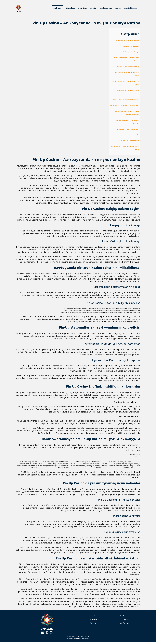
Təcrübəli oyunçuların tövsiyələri (129, 140)
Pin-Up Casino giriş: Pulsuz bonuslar (128, 129)
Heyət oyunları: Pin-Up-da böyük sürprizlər (126, 99)
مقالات (93, 8)
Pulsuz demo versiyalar (132, 135)
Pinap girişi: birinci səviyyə (131, 46)
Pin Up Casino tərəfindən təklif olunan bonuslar (124, 105)
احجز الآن (57, 8)
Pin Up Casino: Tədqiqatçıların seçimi (127, 40)
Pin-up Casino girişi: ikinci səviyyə (129, 52)
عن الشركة (70, 8)
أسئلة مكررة (82, 8)
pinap (21, 176)
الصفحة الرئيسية (130, 8)
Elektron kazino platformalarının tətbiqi (126, 66)
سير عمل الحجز (105, 8)
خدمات (118, 8)
